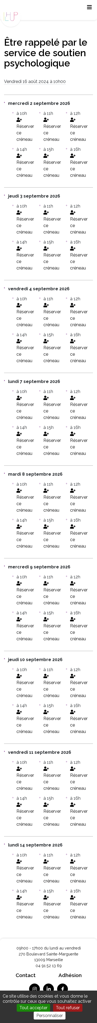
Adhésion (70, 975)
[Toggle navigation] (89, 8)
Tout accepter (33, 1007)
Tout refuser (68, 1007)
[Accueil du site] (12, 15)
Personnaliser (49, 1015)
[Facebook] (62, 989)
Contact (26, 975)
